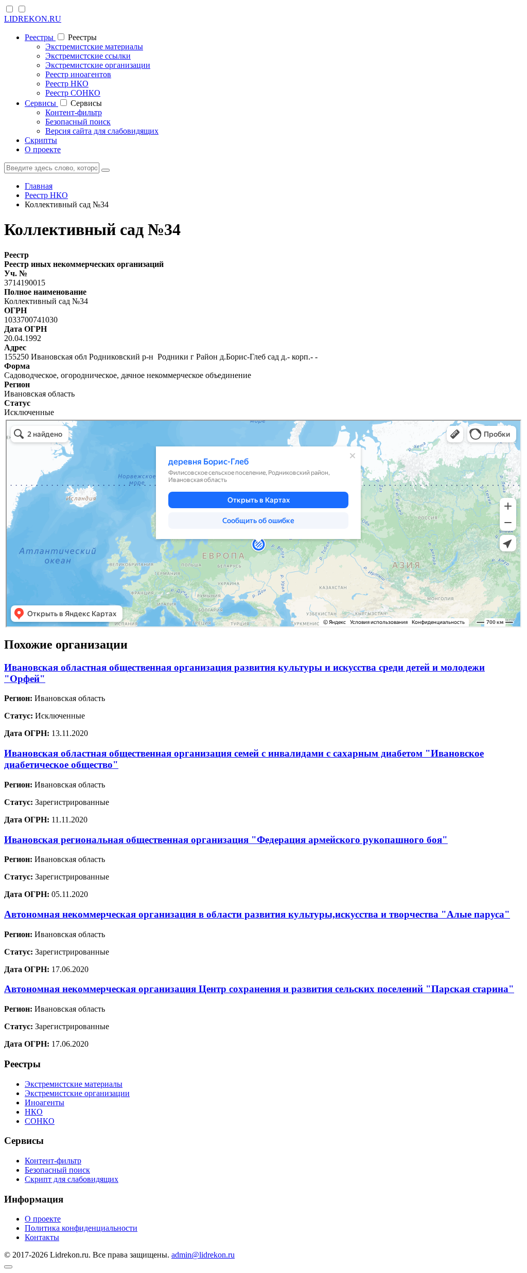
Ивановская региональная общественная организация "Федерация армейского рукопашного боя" (226, 839)
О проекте (43, 149)
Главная (38, 186)
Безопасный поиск (78, 121)
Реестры (40, 37)
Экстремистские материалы (94, 46)
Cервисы (41, 103)
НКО (34, 1111)
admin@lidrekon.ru (203, 1254)
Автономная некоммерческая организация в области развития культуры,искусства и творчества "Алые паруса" (257, 914)
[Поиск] (105, 170)
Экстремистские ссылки (88, 55)
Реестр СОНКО (72, 92)
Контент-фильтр (73, 112)
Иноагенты (44, 1102)
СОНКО (40, 1121)
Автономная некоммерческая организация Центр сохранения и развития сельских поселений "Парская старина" (259, 988)
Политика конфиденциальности (81, 1228)
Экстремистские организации (97, 65)
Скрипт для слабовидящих (71, 1179)
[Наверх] (8, 1266)
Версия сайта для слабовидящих (102, 131)
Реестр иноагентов (78, 74)
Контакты (42, 1237)
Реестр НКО (67, 83)
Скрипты (41, 140)
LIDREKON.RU (32, 18)
